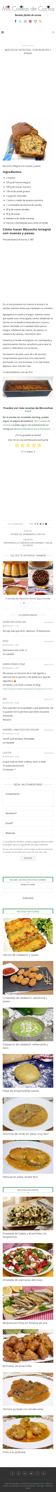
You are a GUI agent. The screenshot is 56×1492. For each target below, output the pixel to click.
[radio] (16, 446)
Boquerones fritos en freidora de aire (25, 1323)
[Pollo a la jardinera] (28, 1432)
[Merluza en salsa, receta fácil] (28, 1157)
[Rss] (40, 21)
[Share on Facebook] (35, 524)
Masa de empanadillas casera (21, 1090)
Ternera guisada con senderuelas (23, 1409)
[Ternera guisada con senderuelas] (28, 1389)
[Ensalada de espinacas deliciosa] (28, 1260)
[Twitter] (20, 21)
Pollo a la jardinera (14, 1452)
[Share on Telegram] (46, 524)
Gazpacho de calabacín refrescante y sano (25, 1046)
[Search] (53, 32)
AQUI (28, 411)
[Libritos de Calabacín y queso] (28, 935)
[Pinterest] (30, 21)
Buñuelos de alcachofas (17, 1366)
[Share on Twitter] (38, 524)
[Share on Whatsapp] (43, 524)
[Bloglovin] (35, 21)
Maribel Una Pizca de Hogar (21, 729)
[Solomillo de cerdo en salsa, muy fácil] (28, 1114)
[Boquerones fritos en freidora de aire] (28, 1303)
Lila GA (7, 752)
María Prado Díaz (14, 664)
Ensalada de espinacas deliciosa (22, 1280)
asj (5, 699)
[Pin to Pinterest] (40, 524)
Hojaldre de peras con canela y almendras (28, 598)
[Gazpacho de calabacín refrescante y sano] (28, 1024)
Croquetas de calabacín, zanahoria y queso (25, 999)
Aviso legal (40, 1486)
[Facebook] (15, 21)
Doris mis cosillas (14, 622)
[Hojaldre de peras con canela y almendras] (28, 578)
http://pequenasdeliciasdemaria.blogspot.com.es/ (28, 688)
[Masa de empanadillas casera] (28, 1071)
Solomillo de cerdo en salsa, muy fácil (26, 1133)
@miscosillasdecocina (26, 428)
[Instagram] (25, 21)
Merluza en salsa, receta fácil (20, 1176)
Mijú (5, 641)
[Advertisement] (28, 86)
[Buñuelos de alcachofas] (28, 1346)
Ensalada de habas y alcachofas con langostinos (25, 1235)
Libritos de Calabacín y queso (21, 954)
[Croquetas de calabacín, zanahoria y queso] (28, 978)
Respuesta (48, 622)
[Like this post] (32, 524)
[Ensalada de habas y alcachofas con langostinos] (28, 1213)
